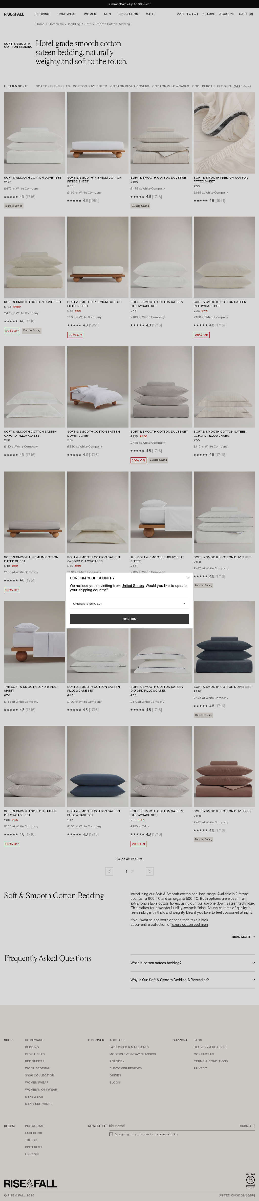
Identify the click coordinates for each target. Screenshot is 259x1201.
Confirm (130, 619)
